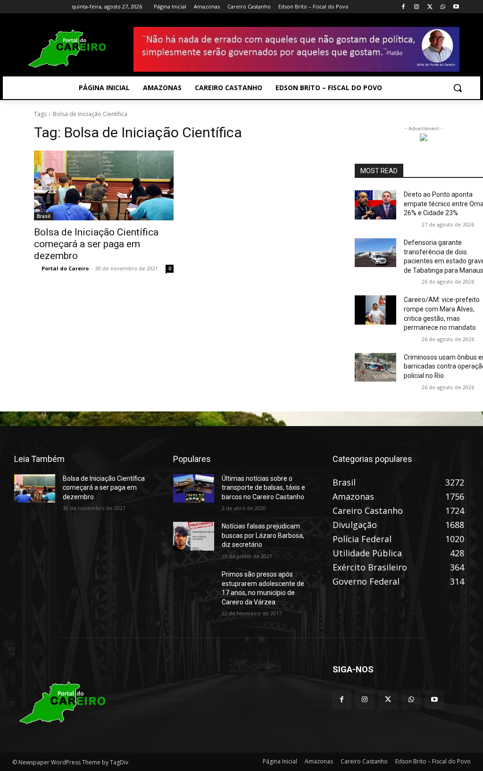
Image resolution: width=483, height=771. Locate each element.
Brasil (43, 216)
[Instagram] (416, 6)
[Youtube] (455, 6)
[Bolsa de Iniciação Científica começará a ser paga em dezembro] (104, 185)
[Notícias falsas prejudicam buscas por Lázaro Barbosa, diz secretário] (193, 536)
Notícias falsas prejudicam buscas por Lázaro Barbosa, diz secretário (263, 535)
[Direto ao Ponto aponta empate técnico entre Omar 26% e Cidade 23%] (375, 204)
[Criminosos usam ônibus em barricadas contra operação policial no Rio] (375, 367)
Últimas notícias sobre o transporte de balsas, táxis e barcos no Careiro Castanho (263, 488)
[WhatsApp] (442, 6)
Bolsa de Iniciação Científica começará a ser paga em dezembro (96, 243)
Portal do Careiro (65, 268)
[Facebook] (403, 6)
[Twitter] (430, 6)
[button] (457, 87)
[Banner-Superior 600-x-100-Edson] (296, 49)
